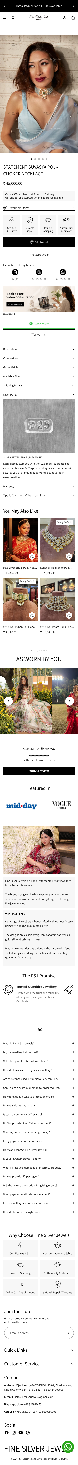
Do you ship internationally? (20, 1105)
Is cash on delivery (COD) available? (24, 1114)
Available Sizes (11, 376)
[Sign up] (68, 1333)
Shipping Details (12, 385)
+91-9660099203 (46, 1412)
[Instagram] (13, 1432)
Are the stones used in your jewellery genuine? (30, 1079)
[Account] (64, 17)
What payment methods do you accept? (26, 1194)
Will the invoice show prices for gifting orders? (30, 1185)
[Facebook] (6, 1432)
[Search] (13, 17)
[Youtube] (20, 1432)
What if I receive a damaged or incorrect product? (32, 1167)
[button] (8, 701)
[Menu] (4, 17)
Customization (42, 323)
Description (10, 349)
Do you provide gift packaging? (21, 1176)
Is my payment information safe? (22, 1141)
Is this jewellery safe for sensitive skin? (25, 1203)
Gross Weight (11, 367)
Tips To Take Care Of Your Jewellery (24, 495)
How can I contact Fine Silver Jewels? (25, 1150)
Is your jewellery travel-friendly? (22, 1159)
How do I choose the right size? (21, 1212)
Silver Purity (10, 394)
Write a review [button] (39, 771)
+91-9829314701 (33, 1404)
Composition (11, 358)
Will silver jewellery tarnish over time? (25, 1061)
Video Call (42, 334)
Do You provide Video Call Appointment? (27, 1123)
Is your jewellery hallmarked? (20, 1052)
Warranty (8, 486)
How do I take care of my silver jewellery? (27, 1070)
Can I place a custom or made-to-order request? (31, 1088)
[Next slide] (73, 5)
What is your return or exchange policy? (26, 1132)
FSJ (20, 1458)
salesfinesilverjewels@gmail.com (34, 1397)
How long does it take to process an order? (28, 1096)
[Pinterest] (27, 1432)
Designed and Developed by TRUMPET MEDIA (45, 1458)
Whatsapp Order (39, 255)
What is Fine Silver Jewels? (18, 1043)
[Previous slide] (4, 5)
